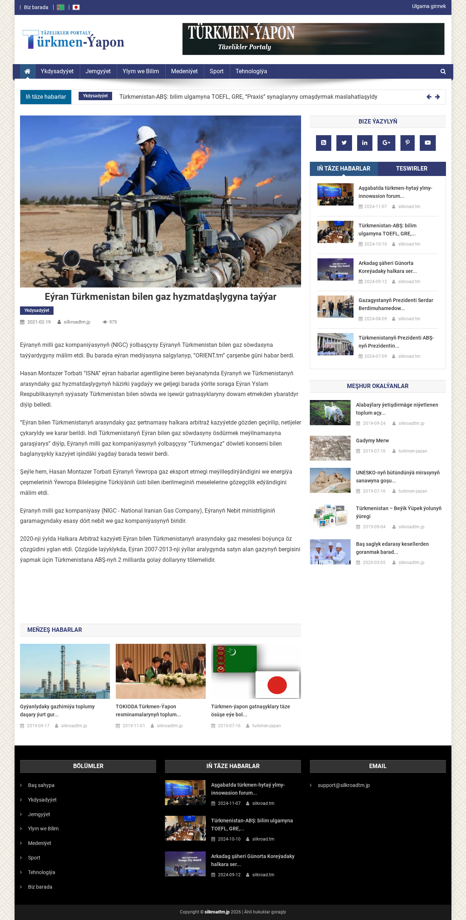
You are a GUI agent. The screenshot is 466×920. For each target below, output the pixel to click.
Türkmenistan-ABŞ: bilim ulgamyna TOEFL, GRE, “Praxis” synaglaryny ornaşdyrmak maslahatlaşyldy (248, 96)
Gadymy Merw (372, 440)
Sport (34, 858)
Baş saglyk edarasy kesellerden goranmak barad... (392, 548)
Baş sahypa (41, 785)
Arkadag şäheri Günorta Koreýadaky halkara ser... (388, 267)
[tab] (344, 169)
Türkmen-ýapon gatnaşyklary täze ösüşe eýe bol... (250, 710)
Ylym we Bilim (43, 828)
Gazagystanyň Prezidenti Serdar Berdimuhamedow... (396, 304)
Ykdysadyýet (95, 95)
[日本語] (76, 7)
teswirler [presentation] (411, 168)
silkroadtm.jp (217, 912)
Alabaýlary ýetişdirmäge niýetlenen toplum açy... (397, 409)
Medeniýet (39, 843)
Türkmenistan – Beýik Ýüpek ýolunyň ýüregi (399, 512)
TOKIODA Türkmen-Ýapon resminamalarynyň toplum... (148, 710)
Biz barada (36, 7)
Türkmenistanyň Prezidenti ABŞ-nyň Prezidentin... (396, 342)
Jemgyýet (39, 814)
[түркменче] (60, 7)
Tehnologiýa (41, 872)
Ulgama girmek (429, 6)
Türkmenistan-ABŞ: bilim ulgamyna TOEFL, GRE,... (387, 229)
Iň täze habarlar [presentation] (343, 168)
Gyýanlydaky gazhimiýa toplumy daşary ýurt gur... (57, 710)
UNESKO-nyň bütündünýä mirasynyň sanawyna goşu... (398, 477)
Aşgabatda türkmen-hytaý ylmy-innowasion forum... (396, 192)
